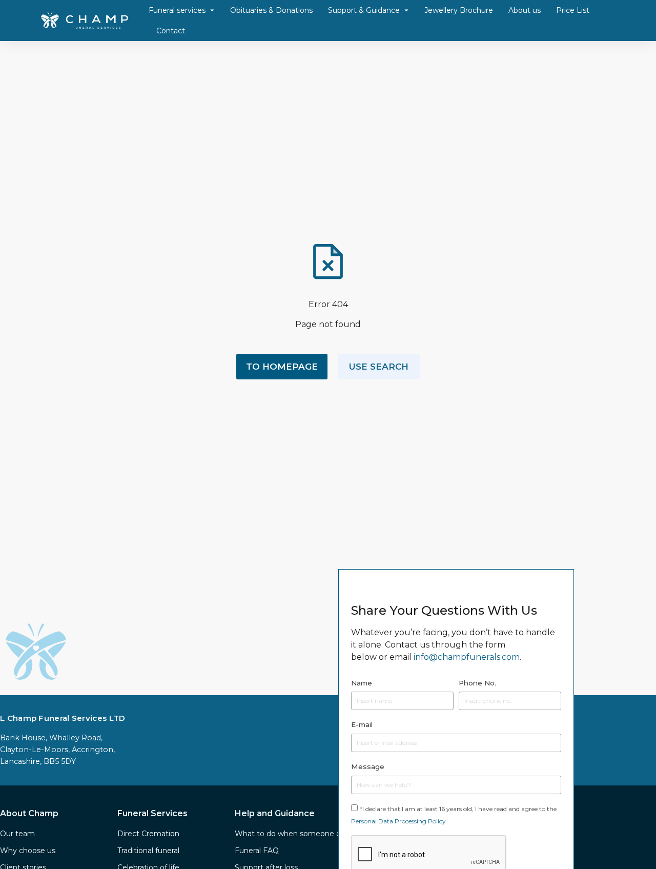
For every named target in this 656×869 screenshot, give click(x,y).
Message (367, 766)
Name (361, 683)
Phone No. (477, 683)
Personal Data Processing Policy (398, 821)
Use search (378, 366)
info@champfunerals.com (467, 657)
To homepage (282, 366)
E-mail (362, 724)
